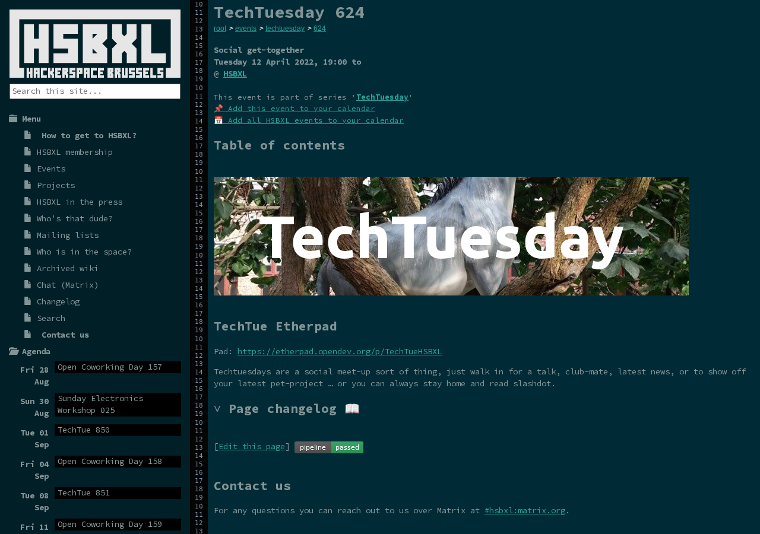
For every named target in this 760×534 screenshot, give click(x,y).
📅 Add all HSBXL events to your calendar (309, 120)
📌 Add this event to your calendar (294, 108)
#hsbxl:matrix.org (524, 510)
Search (51, 318)
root (220, 28)
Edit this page (251, 446)
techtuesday (285, 28)
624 (320, 28)
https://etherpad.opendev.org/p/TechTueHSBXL (340, 351)
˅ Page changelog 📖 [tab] (287, 409)
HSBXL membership (75, 152)
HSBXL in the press (79, 201)
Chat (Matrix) (68, 284)
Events (51, 168)
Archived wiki (68, 268)
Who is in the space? (84, 251)
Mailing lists (68, 235)
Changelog (58, 301)
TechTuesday (382, 97)
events (245, 28)
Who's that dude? (75, 218)
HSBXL (235, 73)
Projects (56, 185)
